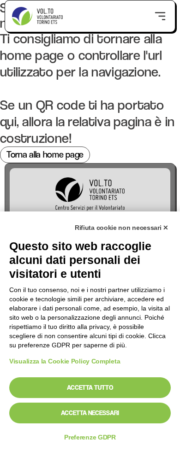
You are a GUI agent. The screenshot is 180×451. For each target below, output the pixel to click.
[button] (160, 16)
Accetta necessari (90, 412)
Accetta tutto (90, 387)
